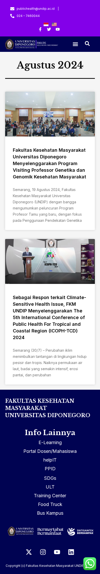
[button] (75, 44)
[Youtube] (57, 552)
